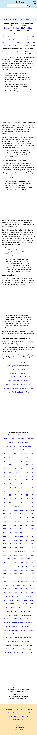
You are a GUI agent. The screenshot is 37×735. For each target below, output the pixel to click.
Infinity (5, 439)
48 (27, 476)
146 (4, 540)
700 (15, 589)
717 (27, 589)
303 (32, 562)
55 (33, 480)
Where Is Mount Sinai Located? (18, 381)
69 (10, 491)
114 (27, 517)
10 (4, 37)
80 (4, 499)
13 (18, 37)
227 (21, 559)
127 (32, 525)
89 (21, 502)
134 (4, 532)
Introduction (11, 435)
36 (27, 469)
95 (21, 506)
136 (15, 532)
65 (21, 487)
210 (27, 551)
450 (10, 581)
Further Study (27, 652)
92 (4, 506)
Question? (7, 28)
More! (33, 46)
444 (9, 46)
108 (27, 514)
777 (20, 46)
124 (15, 525)
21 (14, 40)
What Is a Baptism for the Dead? (18, 377)
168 (15, 547)
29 (21, 465)
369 (10, 574)
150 (27, 540)
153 (10, 544)
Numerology (27, 649)
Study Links (9, 709)
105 (10, 514)
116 (4, 521)
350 (27, 570)
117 (10, 521)
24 (23, 40)
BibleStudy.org (19, 725)
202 (15, 551)
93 (10, 506)
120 (27, 521)
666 (10, 589)
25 (28, 40)
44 (4, 476)
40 (13, 43)
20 (9, 40)
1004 (12, 600)
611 (24, 585)
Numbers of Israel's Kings (13, 645)
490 (21, 581)
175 (27, 547)
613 (30, 585)
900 (7, 596)
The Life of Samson (18, 369)
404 (27, 574)
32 (4, 469)
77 (22, 43)
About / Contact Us (9, 713)
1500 (18, 607)
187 (4, 551)
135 (10, 532)
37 (33, 469)
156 (27, 544)
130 (15, 529)
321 (32, 566)
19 (4, 40)
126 (27, 525)
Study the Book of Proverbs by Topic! (18, 384)
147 (10, 540)
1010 (18, 600)
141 (10, 536)
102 (27, 510)
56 (4, 484)
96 (27, 506)
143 (21, 536)
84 (27, 499)
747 (32, 589)
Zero (12, 439)
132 (27, 529)
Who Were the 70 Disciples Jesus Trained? (18, 619)
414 (10, 577)
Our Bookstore (21, 713)
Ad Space (30, 28)
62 (4, 487)
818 (27, 592)
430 (27, 577)
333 (3, 46)
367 (4, 574)
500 (27, 581)
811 (21, 592)
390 (15, 574)
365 (32, 570)
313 (10, 566)
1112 (5, 604)
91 (33, 502)
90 (27, 502)
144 (27, 536)
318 (21, 566)
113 (21, 517)
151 (32, 540)
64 (16, 487)
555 (15, 46)
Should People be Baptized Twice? (18, 392)
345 (21, 570)
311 (4, 566)
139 (32, 532)
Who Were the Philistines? (18, 373)
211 (32, 551)
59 (21, 484)
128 (4, 529)
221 (27, 555)
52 (16, 480)
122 (4, 525)
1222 (31, 604)
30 (3, 43)
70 (18, 43)
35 (21, 469)
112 (15, 517)
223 (8, 559)
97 (33, 506)
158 (32, 544)
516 (7, 585)
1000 (30, 596)
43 (33, 472)
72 (27, 491)
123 (10, 525)
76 (16, 495)
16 (16, 457)
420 (15, 577)
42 (27, 472)
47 (21, 476)
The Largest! (26, 615)
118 (15, 521)
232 (28, 559)
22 (18, 40)
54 (27, 480)
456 (15, 581)
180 (32, 547)
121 (32, 521)
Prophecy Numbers (12, 649)
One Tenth (20, 439)
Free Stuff (19, 709)
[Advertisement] (18, 13)
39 (10, 472)
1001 (5, 600)
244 (10, 562)
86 (4, 502)
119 (21, 521)
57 (10, 484)
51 (10, 480)
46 (16, 476)
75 (10, 495)
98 (4, 510)
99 (9, 510)
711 (21, 589)
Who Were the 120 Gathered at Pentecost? (18, 622)
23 (21, 461)
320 (27, 566)
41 (21, 472)
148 (15, 540)
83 (21, 499)
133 (32, 529)
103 (32, 510)
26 (33, 40)
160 (4, 547)
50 (4, 480)
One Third (30, 439)
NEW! (23, 28)
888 (26, 46)
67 (33, 487)
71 (21, 491)
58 (16, 484)
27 (10, 465)
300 (27, 562)
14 (23, 37)
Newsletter (16, 28)
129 (10, 529)
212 (4, 555)
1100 (25, 600)
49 (33, 476)
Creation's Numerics (12, 652)
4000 (15, 611)
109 (32, 514)
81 (10, 499)
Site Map (29, 709)
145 (32, 536)
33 (8, 43)
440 (32, 577)
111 (28, 43)
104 (4, 514)
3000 (8, 611)
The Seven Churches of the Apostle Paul (18, 637)
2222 (31, 607)
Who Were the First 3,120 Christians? (18, 626)
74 (4, 495)
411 (4, 577)
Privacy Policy (24, 716)
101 (21, 510)
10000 (28, 611)
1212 (25, 604)
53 (21, 480)
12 (14, 37)
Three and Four (9, 446)
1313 (12, 607)
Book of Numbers (24, 435)
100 (15, 510)
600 (18, 585)
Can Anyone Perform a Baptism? (18, 366)
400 (21, 574)
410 (32, 574)
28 (16, 465)
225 (15, 559)
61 (33, 484)
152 (4, 544)
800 (10, 592)
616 (4, 589)
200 (10, 551)
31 (33, 465)
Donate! (31, 713)
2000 (25, 607)
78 (27, 495)
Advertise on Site (18, 719)
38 (4, 472)
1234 (5, 607)
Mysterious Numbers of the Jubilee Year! (18, 634)
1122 (12, 604)
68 (4, 491)
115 (32, 517)
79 (33, 495)
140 (4, 536)
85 (33, 499)
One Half (11, 442)
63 (10, 487)
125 (21, 525)
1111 (31, 600)
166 (10, 547)
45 (10, 476)
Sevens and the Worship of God (19, 641)
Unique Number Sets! (25, 446)
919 (18, 596)
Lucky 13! (29, 645)
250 (15, 562)
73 (33, 491)
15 (28, 37)
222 (33, 43)
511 (32, 581)
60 (27, 484)
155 (21, 544)
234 (4, 562)
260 (21, 562)
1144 (18, 604)
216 (15, 555)
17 (33, 37)
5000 (21, 611)
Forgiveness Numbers (10, 630)
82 (16, 499)
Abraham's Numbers (27, 630)
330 (10, 570)
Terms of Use (13, 716)
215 (10, 555)
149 (21, 540)
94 (16, 506)
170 (21, 547)
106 (15, 514)
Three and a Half (23, 442)
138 (27, 532)
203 (21, 551)
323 (4, 570)
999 (23, 596)
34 (16, 469)
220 (21, 555)
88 (16, 502)
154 (15, 544)
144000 (9, 615)
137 (21, 532)
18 (27, 457)
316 (15, 566)
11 (9, 37)
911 (12, 596)
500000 (16, 615)
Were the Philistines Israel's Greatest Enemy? (18, 388)
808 (15, 592)
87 (10, 502)
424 (21, 577)
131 (21, 529)
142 (15, 536)
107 (21, 514)
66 (27, 487)
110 (4, 517)
